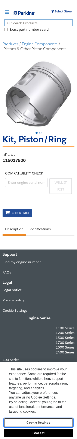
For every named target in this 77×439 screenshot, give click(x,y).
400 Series (11, 360)
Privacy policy (13, 300)
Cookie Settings (38, 422)
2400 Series (65, 352)
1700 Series (65, 342)
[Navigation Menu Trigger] (7, 12)
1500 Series (65, 337)
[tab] (37, 133)
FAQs (7, 272)
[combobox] (36, 23)
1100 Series (65, 328)
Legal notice (12, 290)
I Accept (38, 432)
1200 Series (65, 333)
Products (10, 43)
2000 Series (65, 347)
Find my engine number (22, 262)
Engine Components (40, 43)
